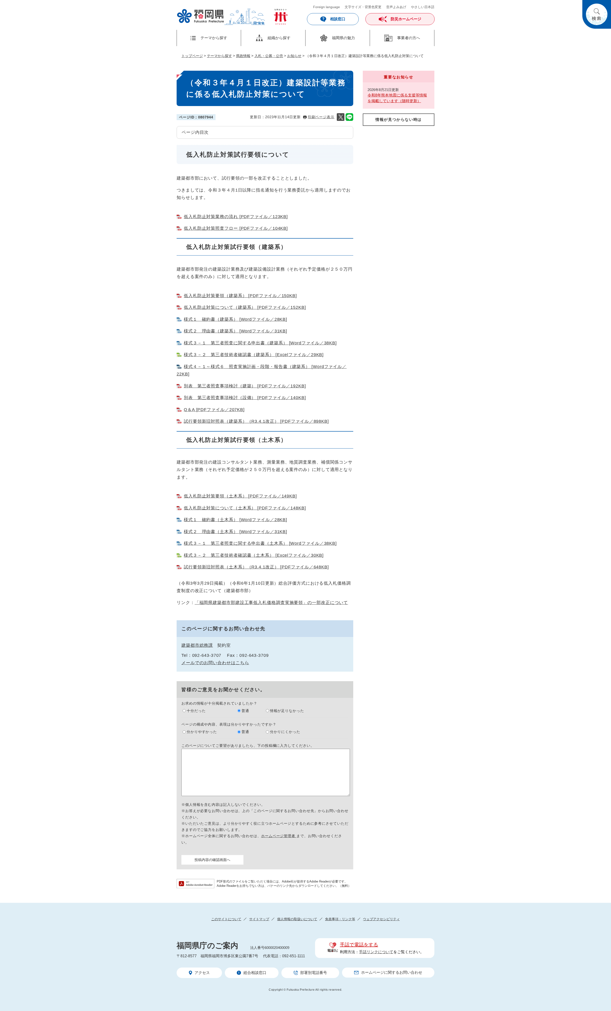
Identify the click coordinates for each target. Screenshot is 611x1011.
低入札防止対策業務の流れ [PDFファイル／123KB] (236, 216)
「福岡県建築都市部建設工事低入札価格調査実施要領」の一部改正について (271, 602)
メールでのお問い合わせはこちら (215, 662)
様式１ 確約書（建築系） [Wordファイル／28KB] (235, 319)
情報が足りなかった (287, 711)
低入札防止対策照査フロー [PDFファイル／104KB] (236, 228)
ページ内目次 (195, 132)
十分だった (196, 711)
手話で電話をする (359, 944)
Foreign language (326, 7)
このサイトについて (226, 919)
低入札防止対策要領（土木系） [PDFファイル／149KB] (240, 496)
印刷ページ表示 (321, 117)
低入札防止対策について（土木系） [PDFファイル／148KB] (245, 508)
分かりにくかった (285, 732)
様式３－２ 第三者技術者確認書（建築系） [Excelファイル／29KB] (254, 354)
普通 (245, 711)
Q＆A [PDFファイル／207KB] (214, 409)
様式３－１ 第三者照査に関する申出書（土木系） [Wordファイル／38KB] (260, 543)
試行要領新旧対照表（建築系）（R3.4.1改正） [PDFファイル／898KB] (256, 421)
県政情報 (243, 56)
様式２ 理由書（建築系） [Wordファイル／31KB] (235, 331)
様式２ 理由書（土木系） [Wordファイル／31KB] (235, 531)
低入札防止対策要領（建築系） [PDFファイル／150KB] (240, 295)
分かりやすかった (202, 732)
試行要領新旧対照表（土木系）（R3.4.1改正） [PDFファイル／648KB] (256, 567)
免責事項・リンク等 (340, 919)
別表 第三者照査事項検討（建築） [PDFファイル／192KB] (245, 386)
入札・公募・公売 (268, 56)
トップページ (192, 56)
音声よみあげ (396, 7)
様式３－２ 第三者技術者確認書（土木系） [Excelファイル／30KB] (254, 555)
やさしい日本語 (422, 7)
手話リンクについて (376, 952)
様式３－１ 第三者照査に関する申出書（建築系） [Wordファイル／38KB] (260, 343)
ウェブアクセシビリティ (381, 919)
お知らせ (294, 56)
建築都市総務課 (197, 645)
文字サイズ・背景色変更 (363, 7)
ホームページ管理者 (278, 836)
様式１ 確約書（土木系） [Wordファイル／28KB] (235, 519)
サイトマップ (259, 919)
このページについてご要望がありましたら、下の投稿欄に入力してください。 (247, 746)
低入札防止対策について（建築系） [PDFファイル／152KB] (245, 307)
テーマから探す (219, 56)
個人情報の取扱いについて (297, 919)
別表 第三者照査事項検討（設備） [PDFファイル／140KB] (245, 397)
